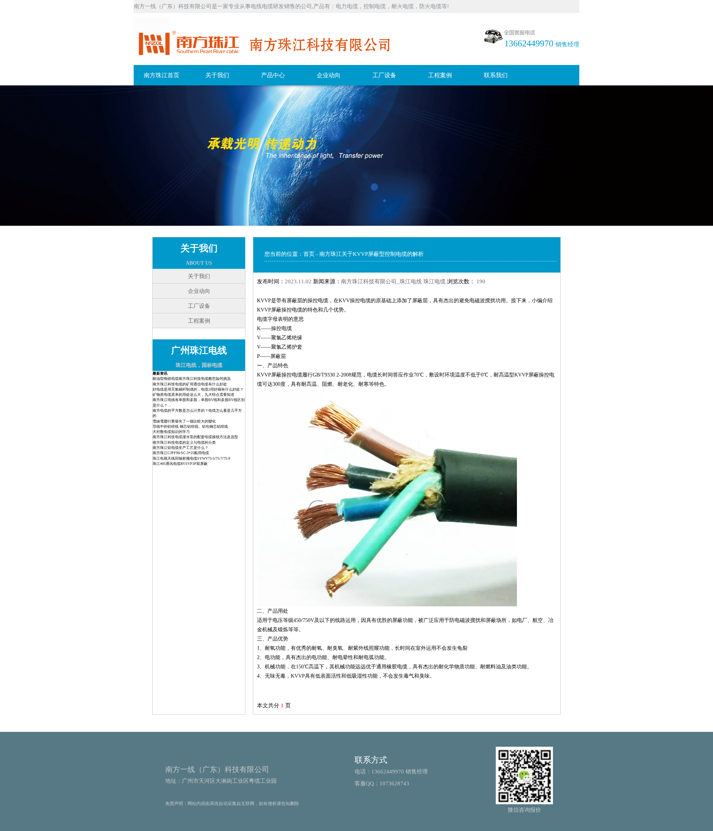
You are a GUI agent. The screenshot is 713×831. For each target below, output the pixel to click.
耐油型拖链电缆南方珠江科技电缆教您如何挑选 (192, 379)
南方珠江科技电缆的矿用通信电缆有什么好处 (190, 384)
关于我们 (217, 75)
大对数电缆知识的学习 (171, 432)
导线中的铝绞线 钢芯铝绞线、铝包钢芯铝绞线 (190, 426)
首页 (309, 254)
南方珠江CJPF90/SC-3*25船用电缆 (181, 453)
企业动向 (329, 75)
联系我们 (496, 75)
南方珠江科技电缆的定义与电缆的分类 (184, 442)
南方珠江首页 (161, 75)
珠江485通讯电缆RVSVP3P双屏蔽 (180, 464)
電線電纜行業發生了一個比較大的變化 (184, 421)
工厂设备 (384, 75)
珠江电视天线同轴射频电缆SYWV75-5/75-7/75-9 (191, 458)
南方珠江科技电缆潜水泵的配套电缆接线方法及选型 (195, 437)
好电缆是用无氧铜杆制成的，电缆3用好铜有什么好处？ (198, 389)
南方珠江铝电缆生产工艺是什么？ (180, 448)
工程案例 (440, 75)
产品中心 (273, 75)
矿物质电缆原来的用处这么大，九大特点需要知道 (193, 394)
